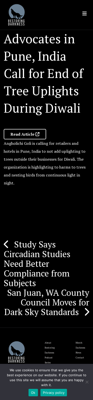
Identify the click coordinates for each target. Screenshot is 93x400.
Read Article (22, 134)
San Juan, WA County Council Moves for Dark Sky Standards (46, 302)
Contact (80, 357)
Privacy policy (54, 393)
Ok (33, 393)
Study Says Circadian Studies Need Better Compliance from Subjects (37, 264)
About (48, 342)
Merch (79, 342)
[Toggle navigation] (84, 14)
